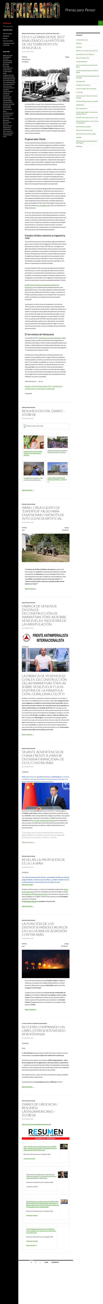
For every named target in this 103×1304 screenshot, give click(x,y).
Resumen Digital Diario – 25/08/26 (43, 413)
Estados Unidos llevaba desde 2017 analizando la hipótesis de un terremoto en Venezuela (43, 387)
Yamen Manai (9, 133)
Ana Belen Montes (7, 60)
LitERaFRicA (80, 105)
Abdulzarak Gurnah (7, 55)
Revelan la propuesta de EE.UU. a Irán (43, 861)
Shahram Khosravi (7, 125)
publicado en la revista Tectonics (50, 338)
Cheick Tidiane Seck (8, 68)
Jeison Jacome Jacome (8, 84)
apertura (28, 894)
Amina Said (5, 59)
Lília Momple (6, 95)
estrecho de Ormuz (40, 894)
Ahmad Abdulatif (7, 57)
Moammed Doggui (7, 100)
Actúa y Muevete (27, 1023)
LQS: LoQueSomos (82, 108)
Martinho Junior (7, 98)
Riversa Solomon (7, 122)
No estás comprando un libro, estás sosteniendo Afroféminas (43, 1030)
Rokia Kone (6, 124)
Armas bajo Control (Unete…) (85, 54)
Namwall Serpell (7, 106)
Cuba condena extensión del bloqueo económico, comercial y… (57, 479)
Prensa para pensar (28, 33)
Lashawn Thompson (8, 91)
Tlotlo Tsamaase (7, 127)
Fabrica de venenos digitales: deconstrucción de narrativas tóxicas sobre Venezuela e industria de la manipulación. (44, 615)
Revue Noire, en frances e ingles (86, 134)
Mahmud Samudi (7, 96)
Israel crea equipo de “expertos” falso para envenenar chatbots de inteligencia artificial (43, 513)
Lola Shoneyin (6, 93)
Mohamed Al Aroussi (8, 102)
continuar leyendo (29, 1158)
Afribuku (79, 43)
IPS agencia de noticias (83, 85)
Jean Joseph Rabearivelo (9, 82)
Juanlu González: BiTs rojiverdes (86, 88)
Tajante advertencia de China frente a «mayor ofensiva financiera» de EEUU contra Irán (43, 757)
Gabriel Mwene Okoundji (9, 78)
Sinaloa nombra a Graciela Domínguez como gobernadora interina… (33, 453)
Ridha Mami (6, 120)
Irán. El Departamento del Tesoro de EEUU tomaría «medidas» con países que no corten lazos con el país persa (41, 1230)
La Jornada (79, 92)
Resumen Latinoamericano (84, 130)
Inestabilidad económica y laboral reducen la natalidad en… (33, 479)
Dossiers (5, 38)
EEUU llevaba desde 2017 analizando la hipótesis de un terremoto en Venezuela (43, 42)
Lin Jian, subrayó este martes (44, 820)
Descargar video (27, 884)
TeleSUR (78, 137)
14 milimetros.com (82, 40)
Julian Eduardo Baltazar (8, 87)
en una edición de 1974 (45, 205)
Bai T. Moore (6, 64)
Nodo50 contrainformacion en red (87, 117)
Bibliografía (6, 36)
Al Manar (79, 47)
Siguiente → (56, 1262)
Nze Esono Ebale (7, 107)
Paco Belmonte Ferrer (8, 113)
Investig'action (80, 81)
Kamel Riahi (6, 89)
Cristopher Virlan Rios (8, 75)
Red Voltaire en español (83, 126)
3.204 (46, 1262)
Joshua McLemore (7, 86)
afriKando (7, 23)
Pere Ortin (9, 115)
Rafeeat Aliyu (6, 116)
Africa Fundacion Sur (82, 58)
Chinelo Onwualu (7, 69)
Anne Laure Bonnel (7, 62)
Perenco (5, 115)
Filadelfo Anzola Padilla (8, 77)
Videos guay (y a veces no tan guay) (47, 33)
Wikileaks (79, 146)
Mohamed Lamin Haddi (8, 104)
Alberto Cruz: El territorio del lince (87, 51)
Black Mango (6, 66)
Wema (4, 133)
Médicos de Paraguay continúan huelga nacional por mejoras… (57, 451)
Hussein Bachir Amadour (9, 80)
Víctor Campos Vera (8, 131)
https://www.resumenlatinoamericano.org (36, 1124)
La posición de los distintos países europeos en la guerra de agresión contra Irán (44, 929)
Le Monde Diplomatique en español (87, 101)
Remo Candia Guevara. (8, 118)
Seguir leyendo (28, 490)
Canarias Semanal (81, 61)
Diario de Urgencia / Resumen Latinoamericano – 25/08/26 (40, 1109)
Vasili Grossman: (7, 129)
